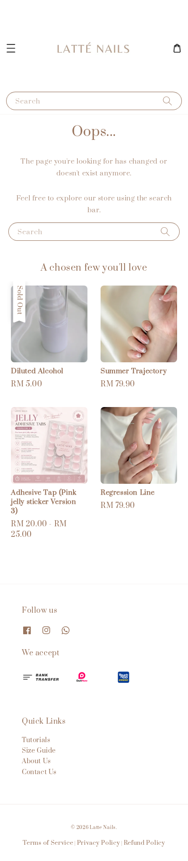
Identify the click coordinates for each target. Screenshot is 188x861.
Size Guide (39, 751)
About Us (36, 761)
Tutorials (36, 740)
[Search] (167, 100)
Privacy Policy (98, 843)
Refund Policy (144, 843)
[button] (11, 48)
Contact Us (39, 772)
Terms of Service (48, 843)
